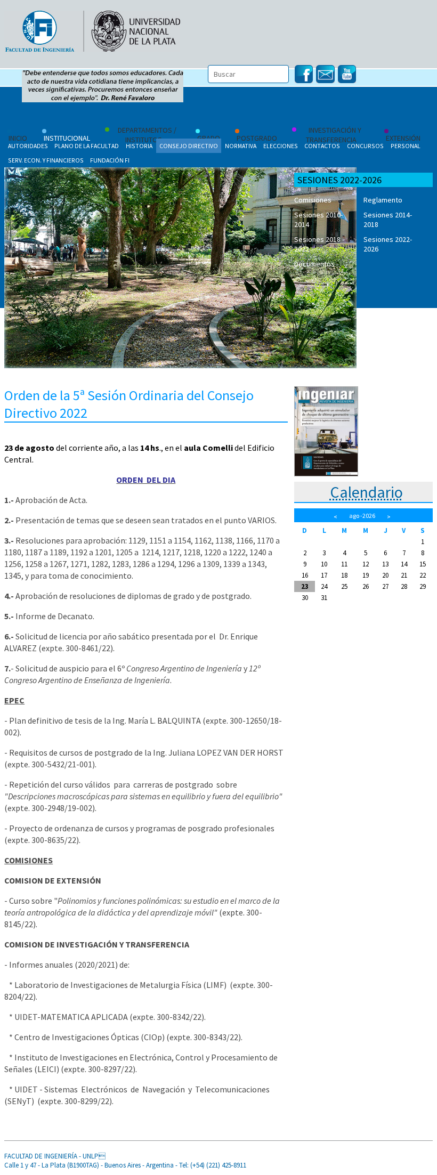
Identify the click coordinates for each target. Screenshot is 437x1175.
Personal (405, 146)
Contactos (322, 146)
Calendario (366, 492)
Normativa (240, 146)
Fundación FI (110, 160)
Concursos (365, 146)
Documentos (314, 264)
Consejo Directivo (188, 146)
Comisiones (312, 200)
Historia (139, 146)
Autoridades (28, 146)
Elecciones (280, 146)
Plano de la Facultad (86, 146)
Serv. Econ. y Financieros (46, 160)
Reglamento (382, 200)
